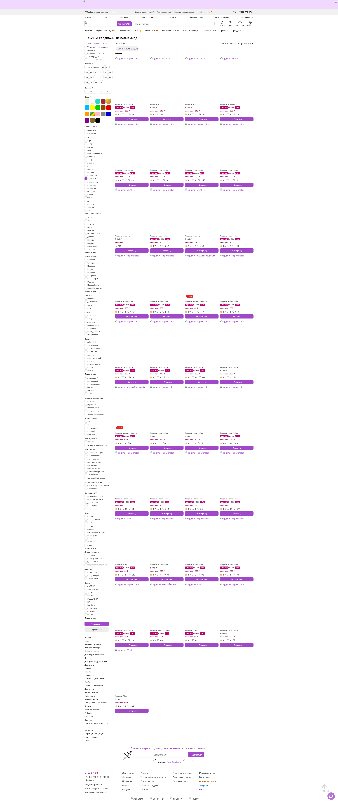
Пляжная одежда (91, 709)
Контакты (145, 789)
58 (91, 77)
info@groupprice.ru (93, 784)
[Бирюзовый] (97, 101)
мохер (90, 169)
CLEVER (91, 611)
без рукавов (92, 427)
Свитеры (88, 719)
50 (101, 72)
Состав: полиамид (126, 48)
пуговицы (91, 541)
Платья (87, 17)
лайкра (90, 159)
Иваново (91, 266)
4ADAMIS (91, 586)
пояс (89, 538)
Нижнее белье (247, 17)
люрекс (90, 162)
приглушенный (93, 384)
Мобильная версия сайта (95, 792)
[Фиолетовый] (86, 120)
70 (91, 82)
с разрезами (92, 488)
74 (101, 82)
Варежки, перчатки (92, 644)
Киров (90, 269)
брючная (91, 223)
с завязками (92, 578)
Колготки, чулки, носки (94, 678)
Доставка (126, 777)
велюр (90, 146)
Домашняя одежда (148, 17)
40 (103, 67)
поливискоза (92, 181)
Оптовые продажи (149, 785)
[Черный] (97, 120)
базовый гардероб (95, 496)
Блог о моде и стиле (183, 773)
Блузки (106, 17)
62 (101, 77)
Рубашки (88, 713)
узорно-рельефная (95, 414)
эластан (90, 207)
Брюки (87, 640)
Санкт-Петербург (94, 288)
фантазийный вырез (96, 477)
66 (110, 77)
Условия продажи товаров (153, 777)
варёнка (90, 354)
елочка (90, 367)
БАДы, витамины (222, 17)
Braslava (91, 605)
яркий (89, 393)
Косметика (173, 17)
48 (96, 72)
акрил (89, 140)
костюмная (92, 246)
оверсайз (91, 508)
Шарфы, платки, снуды (94, 733)
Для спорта (89, 664)
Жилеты (87, 671)
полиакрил (92, 175)
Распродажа (124, 30)
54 (110, 72)
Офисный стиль (209, 30)
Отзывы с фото (180, 781)
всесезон (91, 298)
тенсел (90, 197)
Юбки (86, 740)
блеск (89, 522)
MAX (201, 789)
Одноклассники (207, 781)
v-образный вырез (95, 452)
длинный (91, 431)
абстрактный (92, 345)
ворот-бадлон (93, 458)
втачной (90, 441)
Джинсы (87, 658)
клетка (90, 370)
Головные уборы (91, 651)
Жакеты (87, 668)
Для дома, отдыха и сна (95, 661)
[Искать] (210, 24)
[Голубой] (86, 107)
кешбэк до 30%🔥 (204, 12)
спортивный (92, 334)
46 (91, 72)
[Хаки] (92, 120)
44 (87, 72)
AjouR (89, 592)
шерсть (90, 204)
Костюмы (124, 17)
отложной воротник (95, 471)
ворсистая (91, 404)
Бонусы (126, 789)
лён (89, 166)
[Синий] (108, 114)
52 (106, 72)
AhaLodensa (92, 589)
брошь (90, 525)
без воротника (93, 455)
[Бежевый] (86, 101)
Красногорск (92, 278)
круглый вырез (93, 468)
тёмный (90, 390)
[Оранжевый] (86, 114)
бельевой (91, 315)
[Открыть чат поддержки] (331, 796)
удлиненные (92, 561)
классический (93, 325)
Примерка (127, 781)
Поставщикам (147, 781)
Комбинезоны (90, 682)
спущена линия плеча (97, 444)
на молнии (92, 572)
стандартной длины (95, 558)
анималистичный (94, 348)
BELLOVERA (92, 598)
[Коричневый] (103, 107)
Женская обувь (196, 17)
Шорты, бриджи (91, 737)
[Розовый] (97, 114)
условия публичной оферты (185, 760)
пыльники (91, 133)
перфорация (92, 535)
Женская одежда (92, 43)
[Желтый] (92, 107)
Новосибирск (93, 285)
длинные (91, 555)
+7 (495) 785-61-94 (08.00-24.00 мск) (97, 778)
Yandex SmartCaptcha (174, 762)
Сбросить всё (96, 629)
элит (89, 210)
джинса (90, 236)
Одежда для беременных (95, 702)
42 (107, 67)
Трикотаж (224, 30)
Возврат (126, 785)
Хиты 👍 (137, 30)
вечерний (91, 318)
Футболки (88, 730)
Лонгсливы (89, 689)
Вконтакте (204, 777)
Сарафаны (89, 716)
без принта (92, 351)
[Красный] (108, 107)
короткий (91, 434)
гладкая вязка (93, 407)
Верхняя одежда (92, 647)
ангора (90, 143)
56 (87, 77)
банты (90, 516)
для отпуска (92, 502)
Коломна (91, 272)
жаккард (90, 239)
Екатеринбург (93, 262)
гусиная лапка (93, 364)
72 (96, 82)
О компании (128, 773)
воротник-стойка (94, 462)
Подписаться (196, 754)
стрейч (90, 194)
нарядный (91, 328)
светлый (91, 387)
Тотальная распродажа (97, 47)
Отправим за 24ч (94, 53)
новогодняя (92, 505)
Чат (235, 12)
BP (88, 602)
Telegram (203, 785)
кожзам (90, 243)
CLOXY (90, 614)
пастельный (92, 381)
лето (89, 308)
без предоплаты (164, 12)
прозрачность (93, 410)
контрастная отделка (96, 532)
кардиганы (92, 129)
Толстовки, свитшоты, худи (96, 723)
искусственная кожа (96, 153)
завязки (90, 529)
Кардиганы (107, 43)
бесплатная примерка (184, 12)
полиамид (91, 178)
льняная (91, 249)
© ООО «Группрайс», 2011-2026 (96, 789)
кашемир (91, 156)
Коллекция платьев (170, 30)
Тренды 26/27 (238, 30)
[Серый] (103, 114)
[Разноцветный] (92, 114)
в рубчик (91, 401)
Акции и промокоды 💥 (106, 30)
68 (87, 82)
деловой (91, 321)
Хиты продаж (93, 56)
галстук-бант (92, 465)
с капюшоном (93, 474)
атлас (89, 220)
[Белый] (92, 101)
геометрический (94, 358)
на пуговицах (93, 575)
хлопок (90, 200)
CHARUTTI (92, 608)
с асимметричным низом (98, 485)
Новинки (88, 30)
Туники (87, 726)
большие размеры (95, 499)
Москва (90, 281)
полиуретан (92, 185)
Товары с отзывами (95, 59)
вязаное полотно (94, 233)
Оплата (144, 773)
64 (106, 77)
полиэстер (91, 188)
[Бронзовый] (108, 101)
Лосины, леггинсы (92, 692)
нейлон (90, 172)
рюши (89, 544)
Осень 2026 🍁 (151, 30)
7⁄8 (88, 421)
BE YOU (90, 595)
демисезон (92, 301)
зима (89, 304)
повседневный (93, 331)
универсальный (92, 67)
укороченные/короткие (97, 564)
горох (89, 361)
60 (96, 77)
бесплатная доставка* (144, 12)
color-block (91, 342)
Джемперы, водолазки (94, 654)
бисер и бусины (94, 519)
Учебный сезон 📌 (191, 30)
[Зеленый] (97, 107)
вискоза (90, 150)
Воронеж (91, 259)
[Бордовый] (103, 101)
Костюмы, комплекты (93, 685)
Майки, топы (89, 695)
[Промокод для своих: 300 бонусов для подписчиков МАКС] (169, 4)
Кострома (91, 275)
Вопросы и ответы (182, 777)
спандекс (91, 191)
